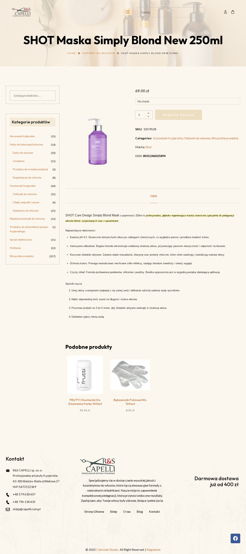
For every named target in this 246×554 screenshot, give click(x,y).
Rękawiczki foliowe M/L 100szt (130, 402)
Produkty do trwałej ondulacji (30, 169)
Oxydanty (19, 161)
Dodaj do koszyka (178, 115)
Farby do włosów (23, 152)
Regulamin (153, 549)
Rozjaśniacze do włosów (27, 177)
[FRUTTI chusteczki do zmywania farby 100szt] (85, 375)
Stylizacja (15, 247)
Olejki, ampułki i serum (26, 202)
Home (71, 53)
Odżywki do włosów (98, 53)
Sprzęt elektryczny (21, 239)
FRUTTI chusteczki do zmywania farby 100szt (85, 402)
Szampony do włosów (26, 210)
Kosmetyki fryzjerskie (167, 138)
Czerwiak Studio (107, 549)
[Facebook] (235, 538)
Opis (153, 196)
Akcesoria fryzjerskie (22, 136)
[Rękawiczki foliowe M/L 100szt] (130, 375)
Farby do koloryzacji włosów (26, 144)
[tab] (153, 196)
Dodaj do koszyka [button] (85, 383)
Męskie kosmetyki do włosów (27, 218)
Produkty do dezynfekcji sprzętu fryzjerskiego (29, 229)
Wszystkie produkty (225, 138)
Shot (149, 147)
